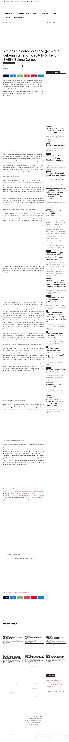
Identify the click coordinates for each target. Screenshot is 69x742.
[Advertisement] (34, 36)
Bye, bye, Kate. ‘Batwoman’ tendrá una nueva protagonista (16, 697)
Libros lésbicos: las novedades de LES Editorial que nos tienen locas (55, 159)
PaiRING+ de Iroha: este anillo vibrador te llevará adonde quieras (55, 130)
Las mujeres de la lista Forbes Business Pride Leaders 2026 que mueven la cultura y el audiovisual (54, 194)
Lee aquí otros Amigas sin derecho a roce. (16, 592)
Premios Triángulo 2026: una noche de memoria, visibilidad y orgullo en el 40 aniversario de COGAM (56, 283)
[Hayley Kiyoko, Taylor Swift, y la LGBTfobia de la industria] (56, 630)
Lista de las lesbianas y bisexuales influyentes (55, 188)
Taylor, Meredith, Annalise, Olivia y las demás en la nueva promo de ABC (34, 657)
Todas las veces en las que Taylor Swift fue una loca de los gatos (55, 657)
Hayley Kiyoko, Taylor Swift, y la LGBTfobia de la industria (54, 638)
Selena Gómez (21, 603)
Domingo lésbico (49, 382)
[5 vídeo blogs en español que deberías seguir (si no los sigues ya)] (6, 680)
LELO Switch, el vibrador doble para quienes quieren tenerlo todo (55, 300)
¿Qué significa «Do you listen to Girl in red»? (34, 638)
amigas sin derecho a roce (12, 603)
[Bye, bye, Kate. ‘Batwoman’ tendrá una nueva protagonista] (6, 696)
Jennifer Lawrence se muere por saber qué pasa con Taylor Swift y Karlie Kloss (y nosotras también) (12, 657)
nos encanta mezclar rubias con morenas (23, 493)
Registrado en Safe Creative (55, 691)
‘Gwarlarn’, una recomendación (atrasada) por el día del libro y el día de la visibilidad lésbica (55, 401)
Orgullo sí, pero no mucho (56, 145)
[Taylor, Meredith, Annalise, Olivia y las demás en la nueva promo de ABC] (34, 649)
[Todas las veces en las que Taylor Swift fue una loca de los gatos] (56, 649)
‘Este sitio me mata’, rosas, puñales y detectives (53, 213)
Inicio (4, 23)
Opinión (8, 23)
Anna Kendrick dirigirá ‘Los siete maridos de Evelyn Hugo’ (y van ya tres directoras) (54, 256)
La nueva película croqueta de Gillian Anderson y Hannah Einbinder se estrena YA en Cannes (55, 353)
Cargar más (34, 666)
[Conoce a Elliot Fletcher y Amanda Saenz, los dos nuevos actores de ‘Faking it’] (6, 688)
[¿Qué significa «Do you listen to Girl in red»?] (34, 630)
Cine (47, 310)
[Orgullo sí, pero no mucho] (28, 688)
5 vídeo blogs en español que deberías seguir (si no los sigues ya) (16, 680)
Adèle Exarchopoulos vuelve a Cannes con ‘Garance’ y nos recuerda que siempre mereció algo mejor (56, 317)
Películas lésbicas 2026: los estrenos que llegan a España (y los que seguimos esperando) (55, 176)
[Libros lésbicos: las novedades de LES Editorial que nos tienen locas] (28, 693)
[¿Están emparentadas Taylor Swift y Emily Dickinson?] (13, 630)
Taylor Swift (28, 603)
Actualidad (48, 126)
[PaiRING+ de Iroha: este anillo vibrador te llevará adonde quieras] (28, 680)
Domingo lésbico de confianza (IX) (53, 385)
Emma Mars (28, 66)
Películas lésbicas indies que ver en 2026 (55, 371)
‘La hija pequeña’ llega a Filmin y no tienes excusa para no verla (55, 336)
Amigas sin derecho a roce (16, 23)
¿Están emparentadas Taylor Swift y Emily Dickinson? (12, 638)
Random (48, 655)
